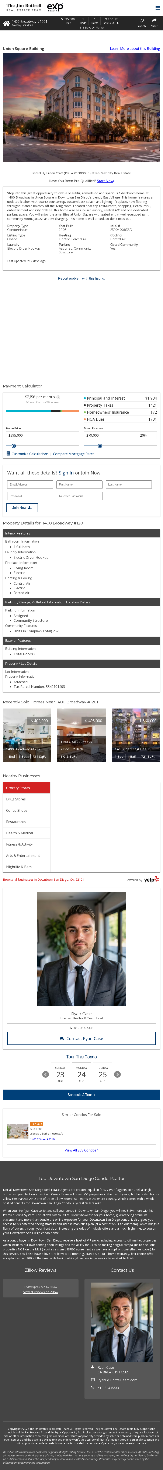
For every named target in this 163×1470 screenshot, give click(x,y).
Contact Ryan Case (84, 1038)
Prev (45, 1074)
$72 (154, 412)
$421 (153, 405)
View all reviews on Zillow (40, 1292)
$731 (153, 419)
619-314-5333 (83, 1028)
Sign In (66, 472)
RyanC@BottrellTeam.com (117, 1380)
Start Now (105, 181)
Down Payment (94, 428)
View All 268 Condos (81, 1150)
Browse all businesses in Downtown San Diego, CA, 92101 (43, 879)
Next (117, 1074)
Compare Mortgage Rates (73, 453)
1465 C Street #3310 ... (43, 1139)
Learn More (135, 48)
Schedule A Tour (80, 1095)
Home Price (13, 428)
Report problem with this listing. (81, 278)
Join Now (19, 508)
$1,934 (151, 398)
